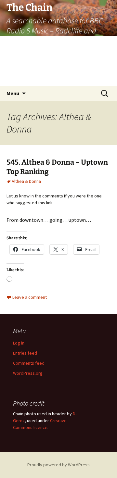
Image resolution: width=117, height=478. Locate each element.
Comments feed (29, 363)
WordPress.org (28, 373)
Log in (18, 343)
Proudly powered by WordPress (58, 465)
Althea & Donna (26, 181)
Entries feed (25, 353)
